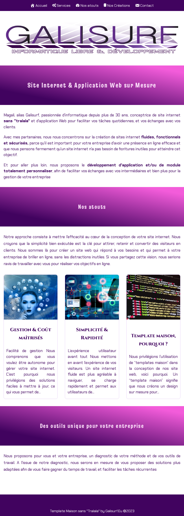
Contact (147, 5)
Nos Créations (118, 5)
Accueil (41, 5)
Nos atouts (90, 5)
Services (63, 5)
